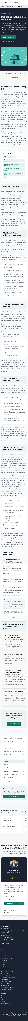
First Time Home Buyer (6, 958)
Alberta (3, 948)
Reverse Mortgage (6, 985)
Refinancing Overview (9, 156)
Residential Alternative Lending (8, 972)
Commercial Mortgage (6, 968)
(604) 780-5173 (9, 42)
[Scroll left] (22, 811)
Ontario (3, 950)
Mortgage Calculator (6, 1003)
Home (2, 6)
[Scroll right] (25, 811)
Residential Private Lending (8, 975)
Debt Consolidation (6, 981)
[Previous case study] (23, 553)
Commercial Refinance (6, 970)
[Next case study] (26, 553)
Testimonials (4, 997)
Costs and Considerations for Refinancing (11, 165)
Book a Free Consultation (13, 903)
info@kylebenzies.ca (11, 899)
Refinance (3, 962)
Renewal (3, 964)
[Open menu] (25, 2)
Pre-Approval (4, 979)
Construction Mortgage (7, 989)
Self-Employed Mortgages (7, 987)
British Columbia (5, 946)
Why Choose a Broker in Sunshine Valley (12, 173)
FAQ (5, 177)
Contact (3, 1001)
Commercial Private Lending (8, 977)
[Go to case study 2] (14, 617)
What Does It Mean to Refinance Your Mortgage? (13, 160)
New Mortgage (5, 960)
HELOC (3, 966)
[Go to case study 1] (13, 617)
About (2, 995)
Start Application (7, 37)
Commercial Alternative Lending (9, 973)
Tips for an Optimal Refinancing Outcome (11, 169)
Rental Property (5, 983)
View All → (3, 951)
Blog (2, 999)
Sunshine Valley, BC (11, 6)
